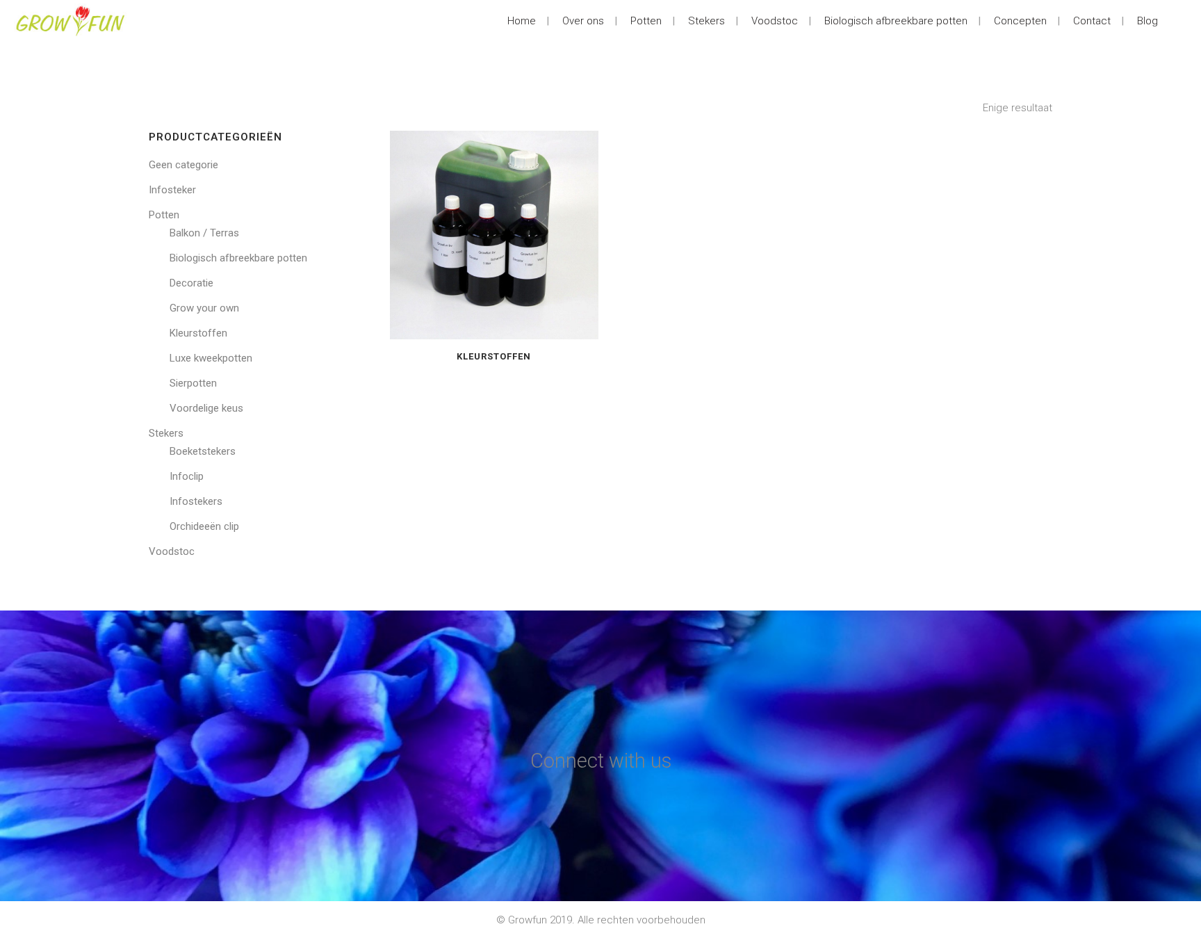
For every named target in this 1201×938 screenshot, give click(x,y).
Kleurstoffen (198, 333)
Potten (164, 215)
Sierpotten (193, 383)
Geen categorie (183, 165)
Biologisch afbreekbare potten (238, 258)
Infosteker (172, 190)
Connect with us (600, 761)
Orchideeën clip (204, 526)
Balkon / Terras (204, 233)
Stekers (166, 433)
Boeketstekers (203, 451)
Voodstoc (172, 551)
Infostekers (196, 501)
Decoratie (191, 283)
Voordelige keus (206, 408)
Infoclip (187, 476)
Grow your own (204, 308)
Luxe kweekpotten (211, 358)
